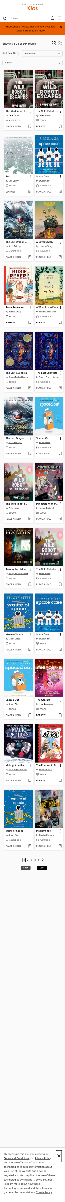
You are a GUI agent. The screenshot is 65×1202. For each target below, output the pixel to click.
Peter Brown (14, 115)
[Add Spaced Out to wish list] (60, 453)
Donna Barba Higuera (18, 377)
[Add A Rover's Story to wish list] (60, 257)
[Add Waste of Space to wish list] (30, 650)
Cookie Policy (44, 1192)
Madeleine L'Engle (47, 311)
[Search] (4, 18)
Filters (8, 62)
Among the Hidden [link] (16, 569)
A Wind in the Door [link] (47, 307)
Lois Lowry (13, 181)
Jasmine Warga (46, 246)
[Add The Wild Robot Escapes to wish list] (30, 126)
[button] (54, 44)
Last (42, 867)
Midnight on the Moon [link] (17, 765)
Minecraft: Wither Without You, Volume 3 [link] (47, 503)
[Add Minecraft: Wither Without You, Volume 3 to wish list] (60, 519)
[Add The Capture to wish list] (60, 715)
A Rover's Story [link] (44, 242)
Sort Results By (11, 53)
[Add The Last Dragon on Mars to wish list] (30, 257)
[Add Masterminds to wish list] (60, 846)
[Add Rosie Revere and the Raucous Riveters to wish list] (30, 323)
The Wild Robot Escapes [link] (17, 111)
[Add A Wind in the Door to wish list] (60, 323)
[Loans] (53, 19)
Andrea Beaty (14, 311)
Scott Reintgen (15, 246)
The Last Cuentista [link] (16, 373)
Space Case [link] (42, 176)
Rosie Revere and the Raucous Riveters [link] (17, 307)
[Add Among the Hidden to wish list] (30, 584)
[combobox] (26, 18)
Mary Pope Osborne (17, 769)
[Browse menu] (59, 18)
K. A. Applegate (46, 704)
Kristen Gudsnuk (46, 508)
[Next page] (43, 860)
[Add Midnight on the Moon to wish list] (30, 781)
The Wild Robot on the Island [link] (17, 503)
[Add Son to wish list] (30, 192)
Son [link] (8, 176)
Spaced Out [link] (42, 438)
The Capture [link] (43, 700)
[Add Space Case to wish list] (60, 192)
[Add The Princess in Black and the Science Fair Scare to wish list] (60, 781)
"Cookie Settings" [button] (43, 1179)
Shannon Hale (45, 769)
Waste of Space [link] (14, 634)
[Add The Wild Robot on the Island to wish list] (30, 519)
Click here (22, 30)
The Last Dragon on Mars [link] (17, 242)
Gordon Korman (46, 835)
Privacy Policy (43, 1158)
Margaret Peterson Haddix (19, 573)
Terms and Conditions (16, 1158)
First (25, 867)
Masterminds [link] (43, 830)
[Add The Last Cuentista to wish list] (30, 388)
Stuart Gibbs (44, 181)
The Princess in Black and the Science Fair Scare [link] (47, 765)
